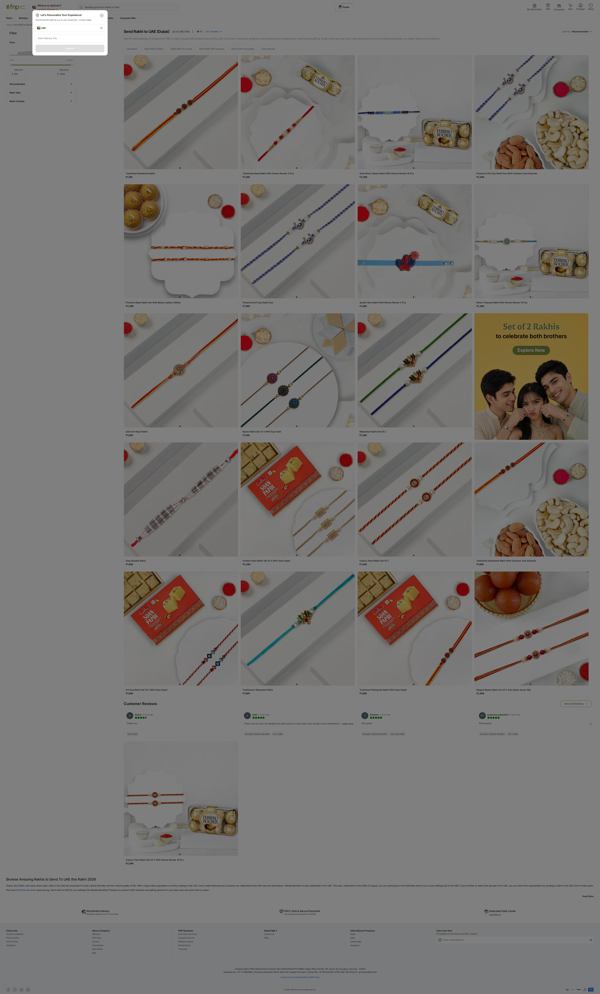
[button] (102, 15)
